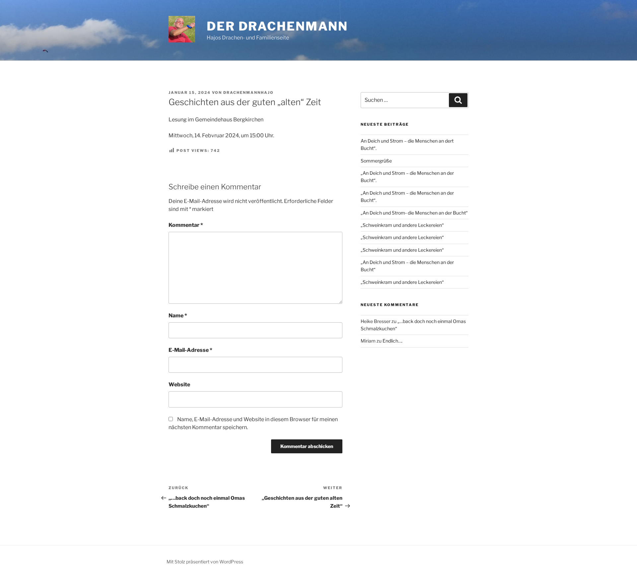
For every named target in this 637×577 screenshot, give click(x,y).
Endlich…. (392, 341)
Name (178, 315)
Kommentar (186, 225)
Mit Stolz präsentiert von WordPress (205, 561)
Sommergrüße (376, 160)
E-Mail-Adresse (190, 350)
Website (179, 384)
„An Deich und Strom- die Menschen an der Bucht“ (414, 213)
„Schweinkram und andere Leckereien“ (402, 225)
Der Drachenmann (277, 26)
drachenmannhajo (248, 92)
